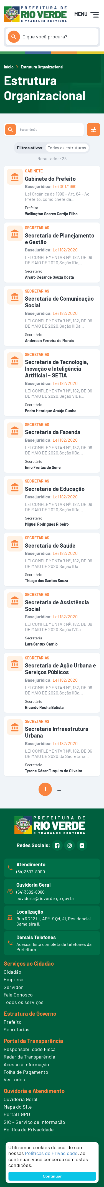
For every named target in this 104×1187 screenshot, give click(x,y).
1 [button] (45, 789)
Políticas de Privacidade (51, 1153)
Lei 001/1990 (65, 186)
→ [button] (59, 789)
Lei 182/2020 (65, 249)
